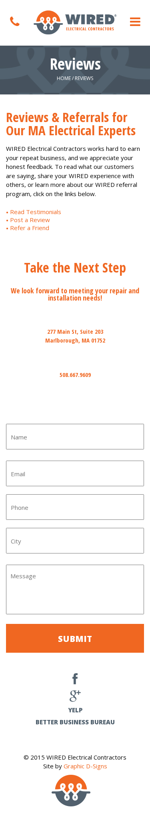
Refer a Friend (29, 228)
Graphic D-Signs (85, 766)
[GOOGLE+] (75, 698)
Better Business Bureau (75, 722)
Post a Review (30, 220)
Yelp (75, 710)
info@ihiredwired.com (75, 409)
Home (64, 78)
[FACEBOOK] (75, 681)
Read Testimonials (35, 212)
